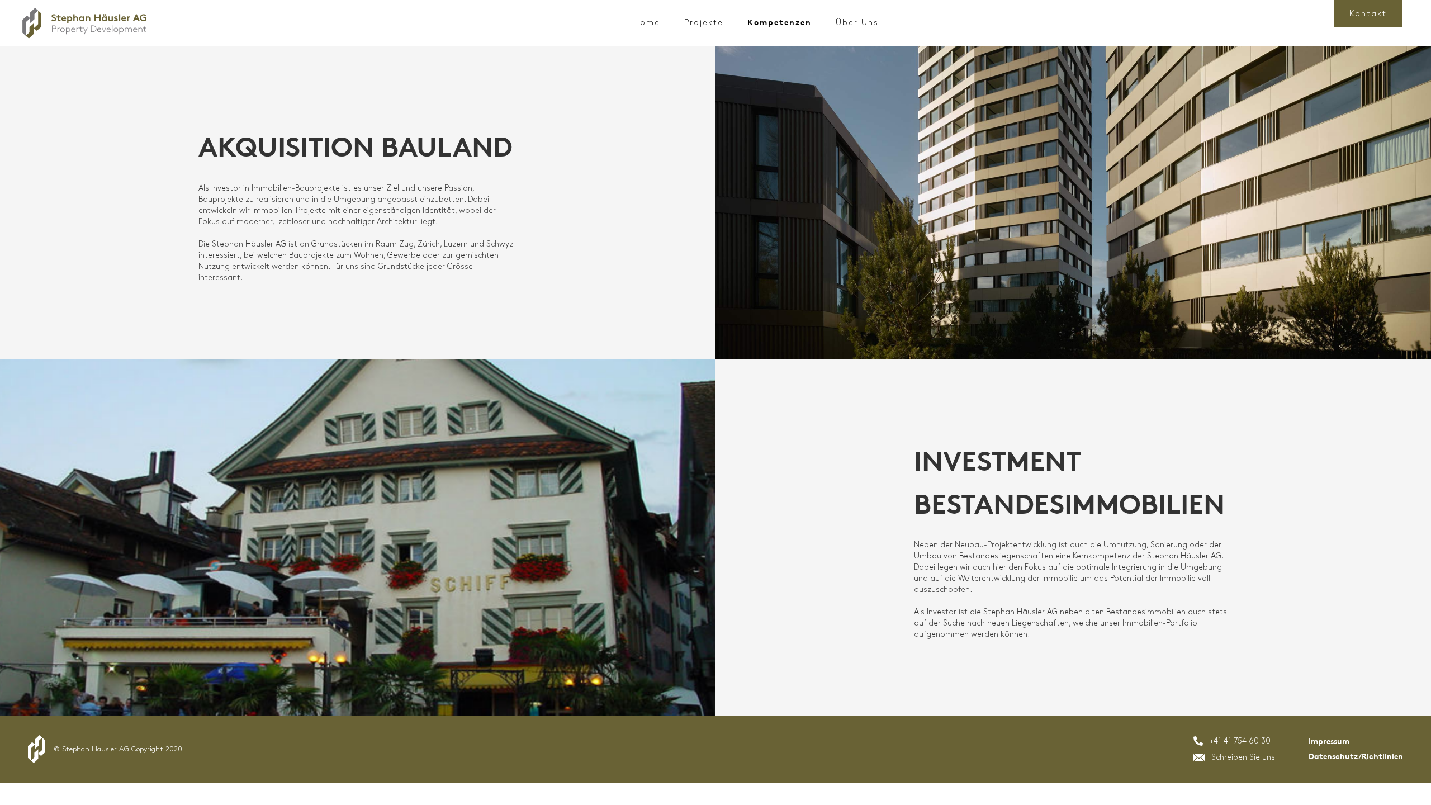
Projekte (703, 22)
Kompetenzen (779, 22)
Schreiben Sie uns (1243, 757)
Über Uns (857, 22)
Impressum (1329, 741)
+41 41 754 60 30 (1240, 741)
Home (646, 22)
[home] (84, 23)
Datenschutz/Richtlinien (1356, 756)
